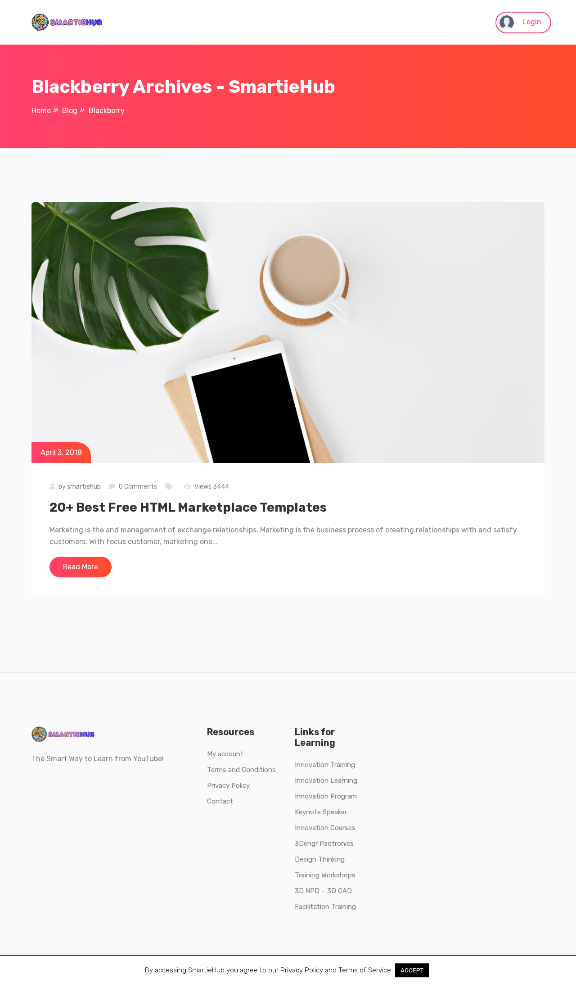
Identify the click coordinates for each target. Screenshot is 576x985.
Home (41, 110)
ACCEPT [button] (411, 970)
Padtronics (336, 844)
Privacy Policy (228, 785)
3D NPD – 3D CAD (323, 891)
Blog (69, 110)
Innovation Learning (326, 780)
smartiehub (84, 486)
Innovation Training (325, 765)
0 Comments (138, 486)
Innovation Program (326, 796)
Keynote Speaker (321, 812)
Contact (220, 801)
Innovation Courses (325, 828)
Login (531, 22)
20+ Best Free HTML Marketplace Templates (188, 507)
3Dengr (306, 844)
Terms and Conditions (241, 770)
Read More (80, 567)
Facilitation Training (325, 907)
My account (225, 754)
